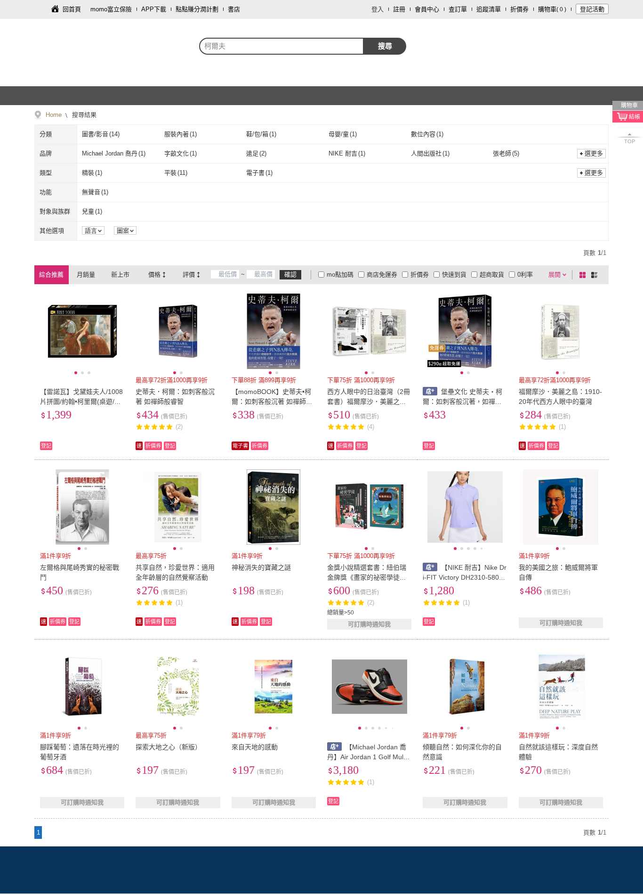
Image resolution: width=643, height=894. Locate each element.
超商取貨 (492, 274)
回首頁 (72, 9)
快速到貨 (454, 274)
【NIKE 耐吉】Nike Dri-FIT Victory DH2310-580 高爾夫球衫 (464, 577)
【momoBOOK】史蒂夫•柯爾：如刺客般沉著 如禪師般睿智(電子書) (272, 401)
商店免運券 (382, 274)
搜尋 (385, 46)
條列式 (596, 274)
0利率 (525, 274)
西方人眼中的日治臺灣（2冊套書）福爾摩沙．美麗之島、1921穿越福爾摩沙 (368, 401)
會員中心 (427, 9)
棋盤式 (584, 274)
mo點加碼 (340, 274)
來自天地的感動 (255, 747)
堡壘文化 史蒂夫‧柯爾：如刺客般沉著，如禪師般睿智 (462, 401)
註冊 (399, 9)
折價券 (519, 9)
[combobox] (281, 46)
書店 (234, 9)
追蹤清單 (488, 9)
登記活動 (592, 9)
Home (54, 114)
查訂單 (458, 9)
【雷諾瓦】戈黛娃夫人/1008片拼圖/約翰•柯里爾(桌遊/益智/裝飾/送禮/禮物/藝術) (81, 401)
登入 (377, 9)
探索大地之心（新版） (168, 747)
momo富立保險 (111, 9)
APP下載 (153, 9)
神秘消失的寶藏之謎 (261, 567)
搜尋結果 (83, 114)
